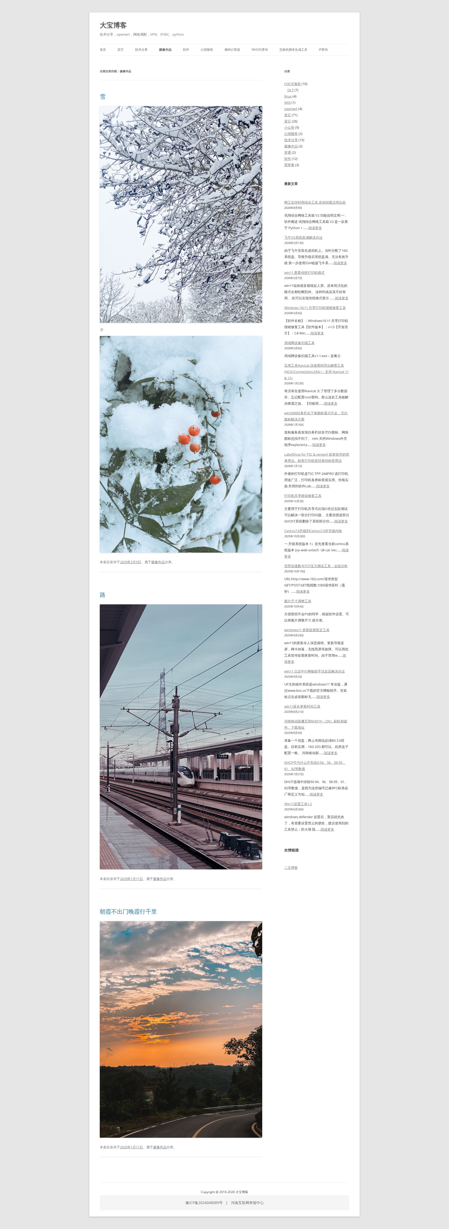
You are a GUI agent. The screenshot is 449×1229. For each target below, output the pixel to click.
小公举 (289, 127)
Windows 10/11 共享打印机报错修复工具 (315, 307)
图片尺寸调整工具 (297, 601)
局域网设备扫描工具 (299, 342)
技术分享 (141, 49)
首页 (103, 49)
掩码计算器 (232, 49)
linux (288, 96)
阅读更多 (315, 227)
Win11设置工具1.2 (298, 803)
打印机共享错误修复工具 (302, 495)
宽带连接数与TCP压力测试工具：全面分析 (316, 566)
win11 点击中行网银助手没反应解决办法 (314, 671)
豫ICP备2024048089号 (204, 1202)
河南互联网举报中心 (247, 1202)
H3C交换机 (292, 83)
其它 (120, 49)
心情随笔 (207, 49)
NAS (287, 102)
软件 (186, 49)
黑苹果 (289, 165)
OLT (290, 90)
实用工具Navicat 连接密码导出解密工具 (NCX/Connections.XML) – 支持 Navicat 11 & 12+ (316, 371)
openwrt (291, 108)
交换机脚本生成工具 (293, 49)
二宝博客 (291, 867)
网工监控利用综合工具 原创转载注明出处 (315, 202)
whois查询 (260, 49)
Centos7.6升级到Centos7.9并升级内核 (313, 530)
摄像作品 (165, 49)
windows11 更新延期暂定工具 (306, 630)
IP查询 (323, 49)
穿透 (287, 152)
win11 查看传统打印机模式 (304, 272)
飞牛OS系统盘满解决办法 (303, 237)
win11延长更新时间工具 (302, 706)
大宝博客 (113, 25)
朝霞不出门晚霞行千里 (128, 911)
